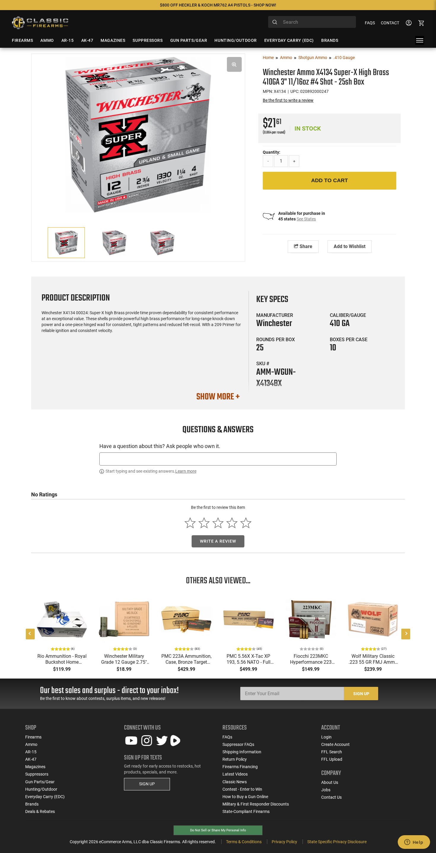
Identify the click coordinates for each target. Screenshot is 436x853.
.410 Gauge (344, 57)
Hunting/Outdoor (41, 789)
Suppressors (36, 774)
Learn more (185, 471)
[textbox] (218, 458)
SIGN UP (147, 783)
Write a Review (218, 541)
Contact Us (331, 797)
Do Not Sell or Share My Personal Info (218, 830)
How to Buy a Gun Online (245, 796)
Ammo (286, 57)
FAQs (370, 22)
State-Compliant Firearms (246, 811)
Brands (32, 804)
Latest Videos (235, 774)
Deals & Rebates (40, 811)
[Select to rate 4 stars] (232, 523)
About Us (329, 782)
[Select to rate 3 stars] (218, 523)
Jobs (325, 789)
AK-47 (30, 759)
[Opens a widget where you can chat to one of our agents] (413, 842)
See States (306, 219)
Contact (390, 22)
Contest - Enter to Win (242, 789)
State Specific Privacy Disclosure (337, 841)
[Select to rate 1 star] (190, 523)
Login (326, 737)
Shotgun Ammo (312, 57)
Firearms (33, 737)
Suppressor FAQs (238, 744)
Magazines (35, 766)
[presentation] (30, 634)
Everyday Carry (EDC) (45, 796)
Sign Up (361, 693)
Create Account (335, 744)
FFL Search (331, 751)
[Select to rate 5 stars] (246, 523)
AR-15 (30, 751)
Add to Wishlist (349, 246)
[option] (138, 134)
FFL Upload (331, 759)
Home (268, 57)
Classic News (234, 781)
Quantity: (271, 152)
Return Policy (234, 759)
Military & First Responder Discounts (255, 804)
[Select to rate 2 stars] (204, 523)
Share (305, 246)
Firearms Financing (240, 766)
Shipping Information (241, 751)
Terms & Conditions (244, 841)
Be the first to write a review (288, 100)
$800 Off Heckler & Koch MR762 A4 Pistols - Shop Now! (218, 5)
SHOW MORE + (218, 397)
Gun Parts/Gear (40, 781)
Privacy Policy (284, 841)
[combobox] (312, 22)
